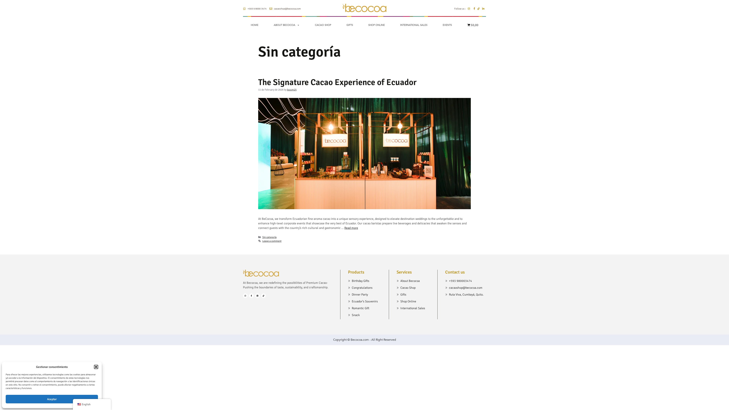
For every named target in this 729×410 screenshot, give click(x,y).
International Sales (413, 25)
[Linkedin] (257, 295)
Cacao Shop (323, 25)
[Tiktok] (263, 295)
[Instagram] (245, 295)
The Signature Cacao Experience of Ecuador (337, 82)
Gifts (349, 25)
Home (254, 25)
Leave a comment (272, 241)
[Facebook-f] (251, 295)
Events (447, 25)
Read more (351, 228)
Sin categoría (269, 237)
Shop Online (376, 25)
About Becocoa (284, 25)
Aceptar (52, 399)
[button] (96, 367)
